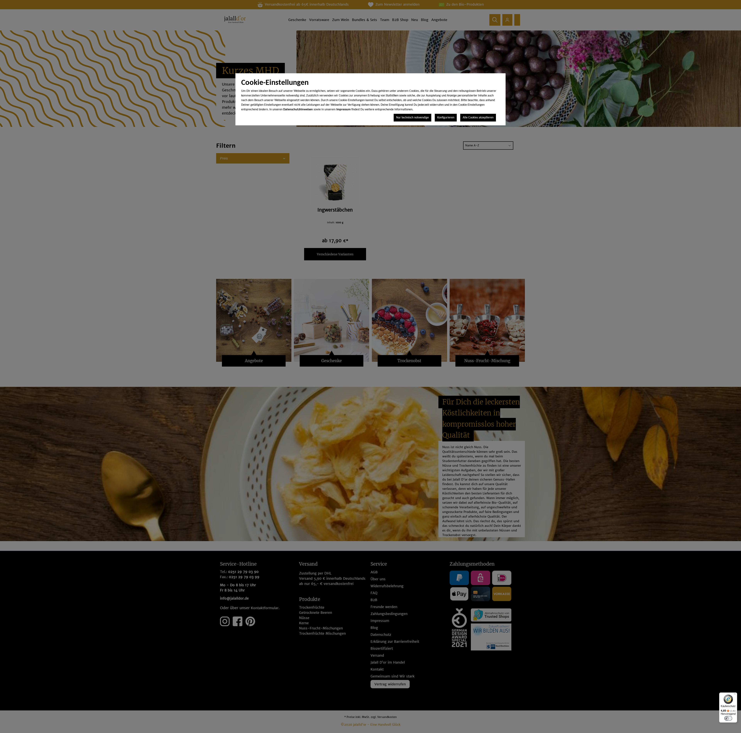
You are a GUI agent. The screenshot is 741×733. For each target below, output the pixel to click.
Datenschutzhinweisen (298, 109)
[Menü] (735, 695)
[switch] (728, 718)
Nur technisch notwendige (412, 117)
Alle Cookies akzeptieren (478, 117)
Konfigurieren (445, 117)
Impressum (343, 109)
